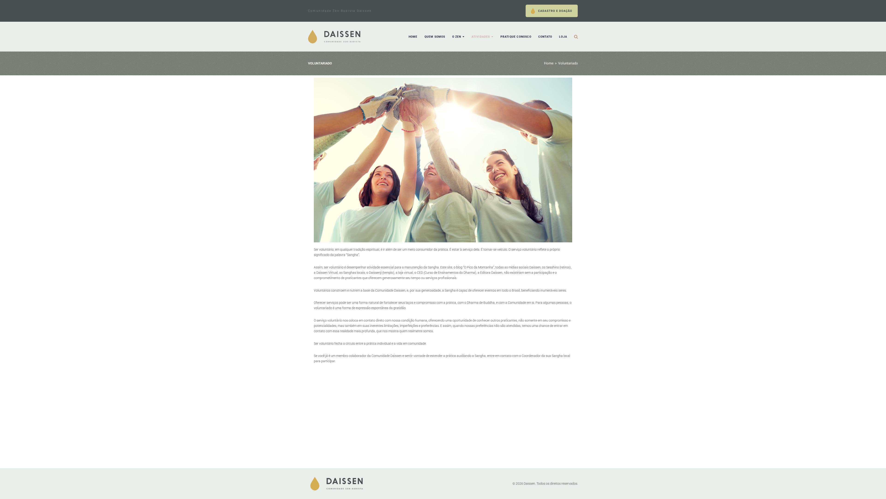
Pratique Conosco (515, 36)
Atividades (481, 36)
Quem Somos (435, 36)
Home (413, 36)
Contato (545, 36)
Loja (563, 36)
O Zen (456, 36)
